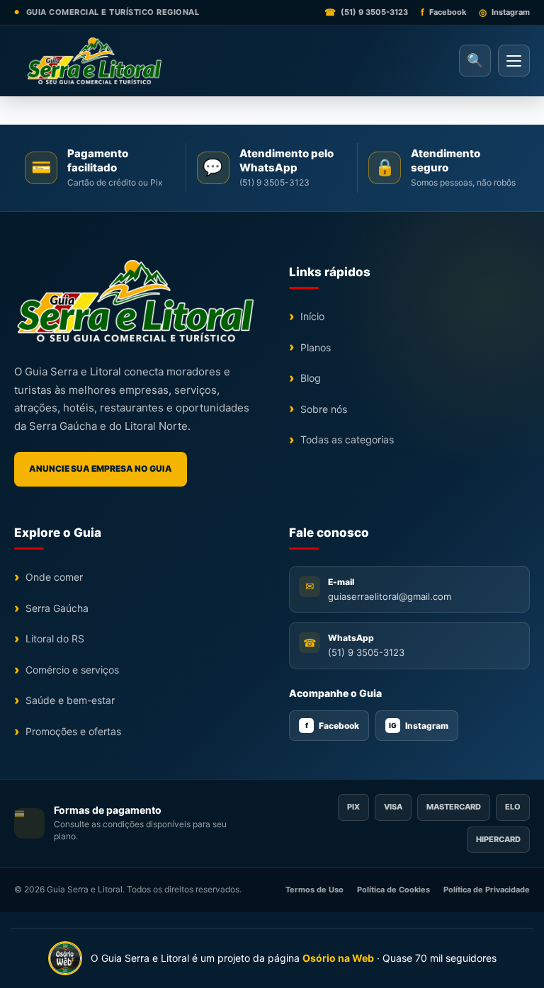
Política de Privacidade (486, 890)
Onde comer (54, 577)
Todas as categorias (347, 439)
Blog (310, 378)
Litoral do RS (55, 638)
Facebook (332, 725)
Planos (315, 347)
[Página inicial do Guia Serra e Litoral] (94, 61)
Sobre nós (323, 409)
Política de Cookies (393, 890)
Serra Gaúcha (57, 608)
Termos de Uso (314, 890)
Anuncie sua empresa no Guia (100, 468)
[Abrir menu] (514, 60)
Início (312, 316)
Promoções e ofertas (73, 731)
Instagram (418, 725)
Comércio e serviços (72, 670)
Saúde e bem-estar (70, 700)
